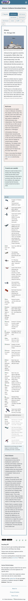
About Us (14, 588)
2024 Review (13, 17)
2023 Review (22, 17)
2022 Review (6, 20)
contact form (12, 578)
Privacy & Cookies (14, 592)
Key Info (6, 14)
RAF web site (8, 157)
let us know (15, 557)
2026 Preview (13, 14)
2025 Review (22, 14)
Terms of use (14, 595)
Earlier (12, 20)
